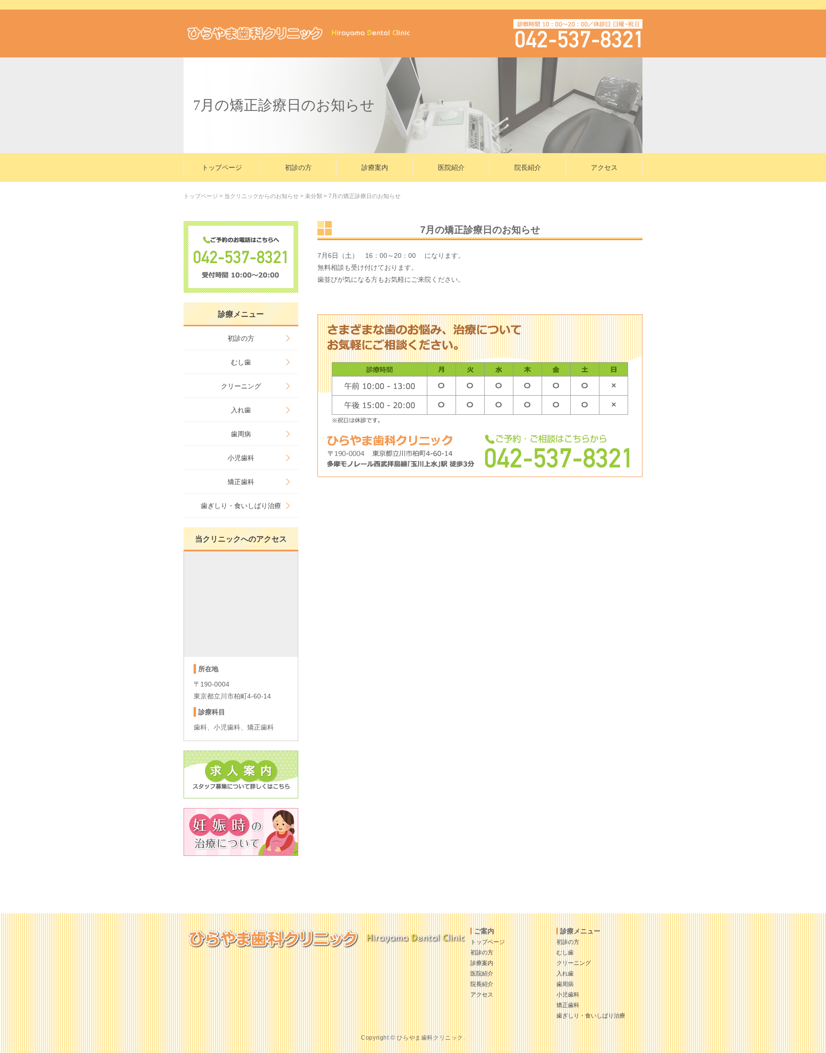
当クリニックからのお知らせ (261, 196)
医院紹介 (451, 167)
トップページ (222, 167)
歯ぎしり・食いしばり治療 (241, 506)
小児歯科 (241, 458)
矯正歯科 (241, 482)
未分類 (313, 196)
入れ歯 (241, 410)
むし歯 (241, 362)
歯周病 (241, 434)
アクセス (604, 167)
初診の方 (298, 167)
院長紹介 (527, 167)
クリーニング (241, 386)
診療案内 (374, 167)
